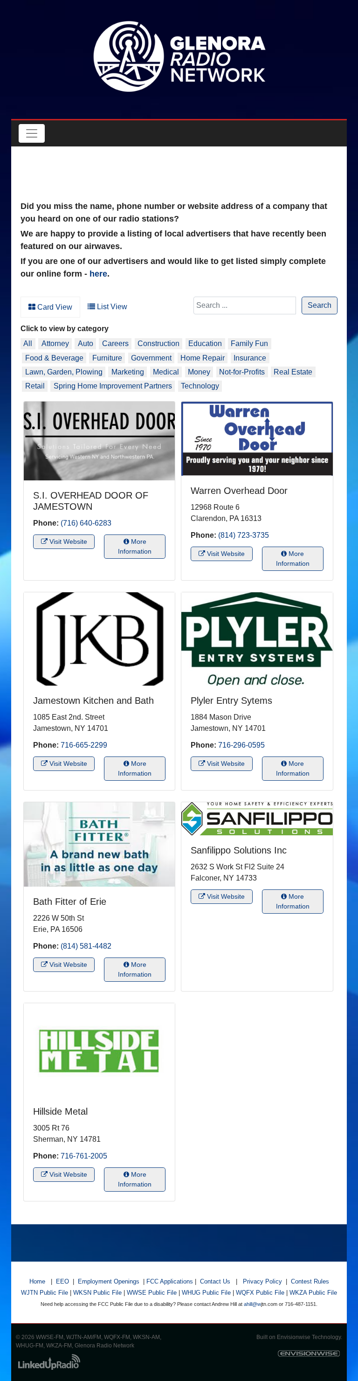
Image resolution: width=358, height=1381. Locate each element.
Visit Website (67, 541)
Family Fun (249, 343)
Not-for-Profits (242, 372)
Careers (115, 343)
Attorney (55, 343)
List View (111, 307)
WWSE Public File (152, 1292)
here (98, 273)
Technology (200, 386)
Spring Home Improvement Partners (113, 386)
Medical (166, 372)
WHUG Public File (206, 1292)
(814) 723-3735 (243, 535)
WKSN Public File (97, 1292)
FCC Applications (169, 1281)
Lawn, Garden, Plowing (64, 372)
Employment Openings (108, 1281)
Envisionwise (293, 1337)
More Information (134, 546)
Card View (53, 307)
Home (37, 1281)
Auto (85, 343)
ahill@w (252, 1304)
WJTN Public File (44, 1292)
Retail (35, 386)
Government (151, 358)
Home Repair (202, 358)
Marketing (127, 372)
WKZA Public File (313, 1292)
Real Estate (293, 372)
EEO (62, 1281)
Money (199, 372)
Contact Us (215, 1281)
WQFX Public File (260, 1292)
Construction (158, 343)
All (27, 343)
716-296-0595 (241, 745)
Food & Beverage (54, 358)
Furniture (107, 358)
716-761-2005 (84, 1156)
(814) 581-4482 (86, 946)
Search (319, 305)
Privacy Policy (262, 1281)
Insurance (250, 358)
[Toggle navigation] (32, 133)
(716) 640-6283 (86, 523)
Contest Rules (310, 1281)
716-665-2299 (84, 745)
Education (205, 343)
